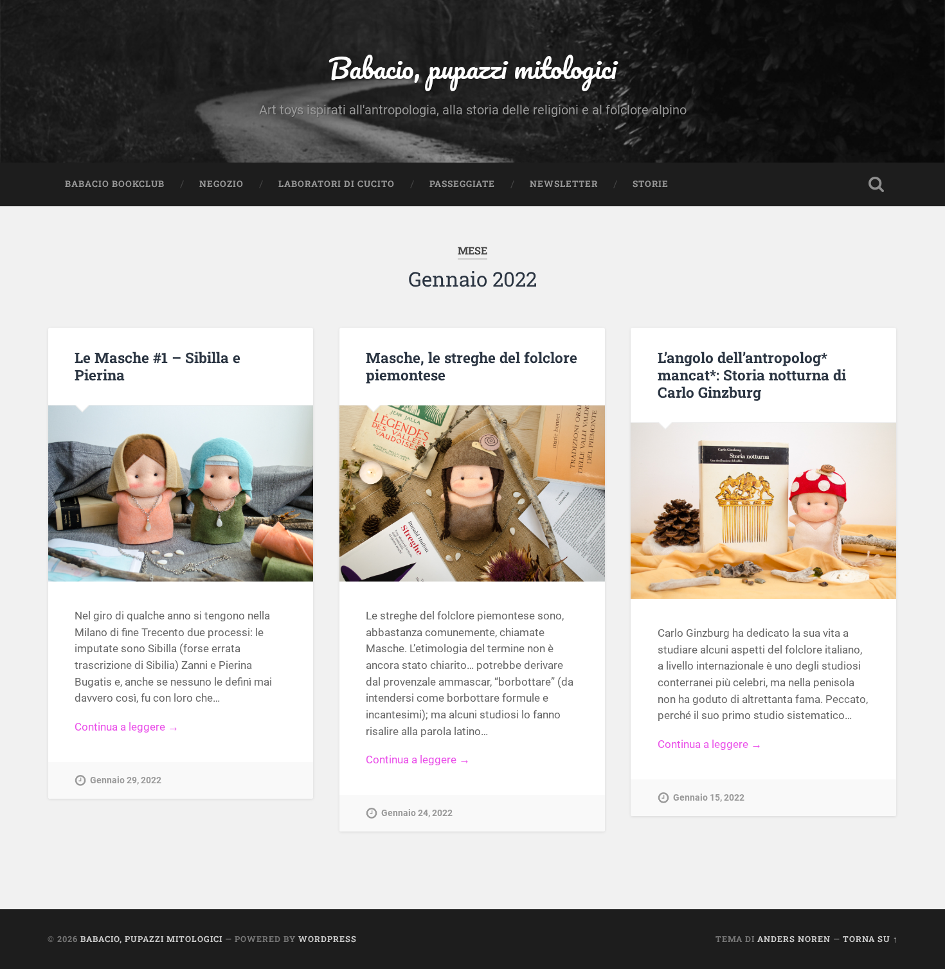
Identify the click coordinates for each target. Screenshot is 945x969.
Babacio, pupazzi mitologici (472, 68)
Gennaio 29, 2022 (125, 780)
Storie (651, 184)
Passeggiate (462, 184)
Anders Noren (794, 939)
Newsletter (564, 184)
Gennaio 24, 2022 (417, 813)
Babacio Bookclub (115, 184)
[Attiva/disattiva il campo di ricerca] (876, 184)
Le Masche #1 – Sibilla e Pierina (157, 366)
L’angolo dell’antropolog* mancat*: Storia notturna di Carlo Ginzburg (752, 375)
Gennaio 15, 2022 (708, 797)
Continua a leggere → (127, 726)
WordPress (327, 939)
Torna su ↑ (870, 939)
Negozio (221, 184)
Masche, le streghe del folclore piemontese (471, 366)
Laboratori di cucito (336, 184)
